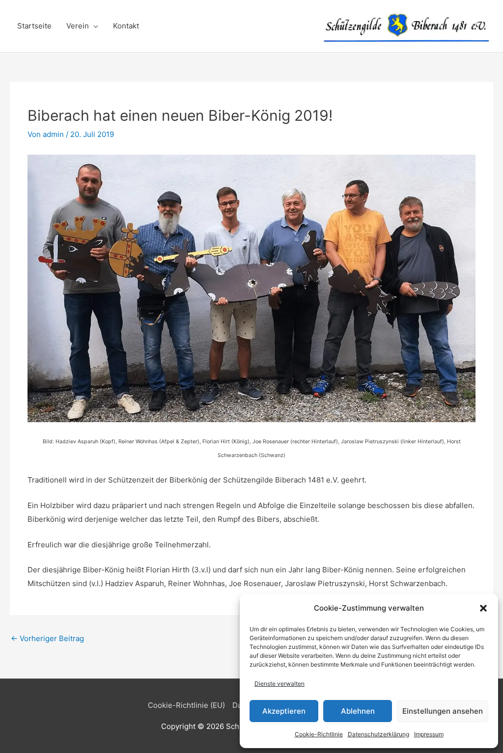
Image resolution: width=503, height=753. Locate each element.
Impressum (429, 734)
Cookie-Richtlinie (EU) (186, 705)
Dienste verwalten (279, 683)
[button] (483, 608)
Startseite (34, 25)
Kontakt (126, 25)
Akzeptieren (284, 711)
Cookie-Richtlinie (319, 734)
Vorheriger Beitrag (47, 638)
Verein (77, 25)
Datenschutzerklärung (378, 734)
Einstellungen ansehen (442, 711)
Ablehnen (358, 711)
